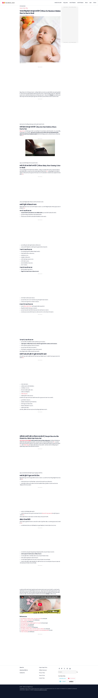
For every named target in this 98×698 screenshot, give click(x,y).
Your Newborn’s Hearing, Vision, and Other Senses (31, 618)
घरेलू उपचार (65, 2)
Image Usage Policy (43, 667)
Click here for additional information (40, 689)
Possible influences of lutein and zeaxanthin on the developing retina (35, 630)
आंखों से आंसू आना (24, 393)
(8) (22, 479)
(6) (54, 442)
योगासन (94, 2)
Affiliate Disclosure (43, 670)
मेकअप (86, 2)
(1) (22, 135)
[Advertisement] (40, 76)
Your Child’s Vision (24, 624)
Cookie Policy (42, 678)
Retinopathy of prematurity (26, 627)
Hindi (24, 8)
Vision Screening (24, 631)
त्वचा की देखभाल (73, 2)
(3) (22, 174)
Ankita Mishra (31, 15)
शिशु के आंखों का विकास (28, 306)
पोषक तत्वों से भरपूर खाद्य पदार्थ (47, 513)
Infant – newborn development (27, 620)
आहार (90, 2)
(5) (23, 357)
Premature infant (24, 625)
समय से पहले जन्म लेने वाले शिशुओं (25, 440)
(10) (21, 523)
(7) (20, 444)
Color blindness (24, 621)
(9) (23, 514)
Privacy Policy (42, 672)
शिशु (27, 8)
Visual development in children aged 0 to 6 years (30, 623)
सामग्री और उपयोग (58, 2)
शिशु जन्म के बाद (22, 131)
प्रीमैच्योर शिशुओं (26, 444)
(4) (24, 208)
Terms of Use (42, 675)
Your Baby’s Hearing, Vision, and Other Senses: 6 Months (32, 628)
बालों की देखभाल (80, 2)
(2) (46, 171)
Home (21, 8)
